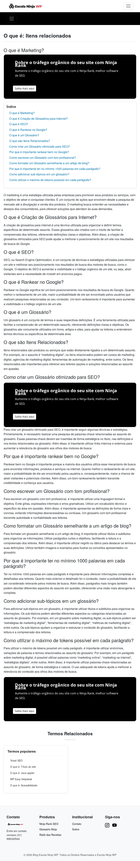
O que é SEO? (18, 124)
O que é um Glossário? (24, 135)
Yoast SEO (16, 760)
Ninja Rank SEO (48, 824)
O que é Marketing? (22, 113)
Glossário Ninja (48, 829)
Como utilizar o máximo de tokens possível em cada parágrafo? (50, 180)
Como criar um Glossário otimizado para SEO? (39, 146)
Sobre (75, 829)
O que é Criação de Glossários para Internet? (38, 118)
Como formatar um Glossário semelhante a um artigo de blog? (49, 163)
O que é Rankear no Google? (28, 130)
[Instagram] (107, 825)
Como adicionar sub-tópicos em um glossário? (39, 174)
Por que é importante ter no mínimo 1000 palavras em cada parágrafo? (54, 169)
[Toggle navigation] (128, 6)
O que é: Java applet (22, 773)
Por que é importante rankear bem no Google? (39, 152)
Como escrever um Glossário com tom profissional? (42, 157)
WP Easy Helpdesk (21, 779)
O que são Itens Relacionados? (29, 141)
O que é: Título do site (23, 766)
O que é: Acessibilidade (23, 785)
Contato (76, 824)
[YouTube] (114, 825)
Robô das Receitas (50, 835)
